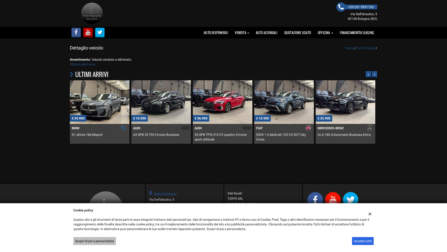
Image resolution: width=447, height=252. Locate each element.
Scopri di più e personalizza (94, 241)
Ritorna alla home (82, 64)
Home (349, 48)
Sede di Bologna (165, 194)
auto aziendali (267, 32)
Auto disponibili (216, 32)
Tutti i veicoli (366, 48)
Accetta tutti (363, 241)
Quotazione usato (297, 32)
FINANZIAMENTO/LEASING (357, 32)
